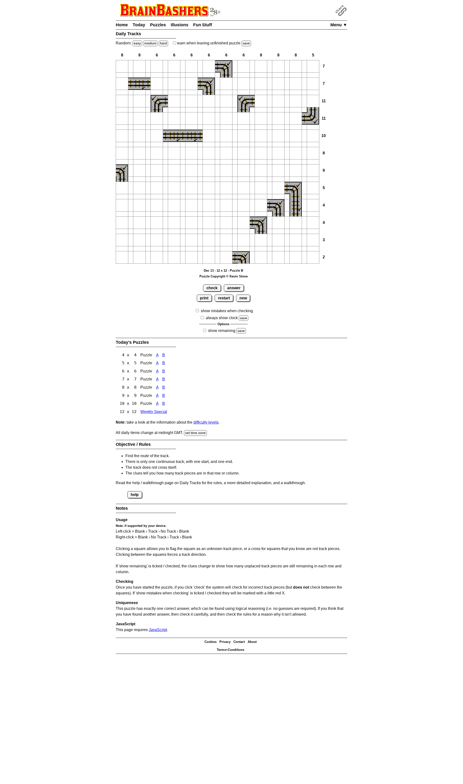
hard (163, 43)
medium (150, 43)
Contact (239, 642)
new (243, 298)
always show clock (222, 318)
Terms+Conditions (230, 650)
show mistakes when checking (227, 311)
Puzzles (158, 24)
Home (122, 24)
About (252, 642)
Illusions (179, 24)
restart (224, 298)
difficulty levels (205, 422)
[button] (122, 66)
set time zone (195, 433)
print (204, 298)
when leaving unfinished (213, 43)
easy (137, 43)
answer (233, 288)
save (246, 43)
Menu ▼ (338, 24)
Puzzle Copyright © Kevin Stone (223, 276)
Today (139, 24)
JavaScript (158, 630)
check (212, 288)
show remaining (221, 331)
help (135, 495)
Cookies (210, 642)
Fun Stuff (202, 24)
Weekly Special (153, 412)
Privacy (225, 642)
